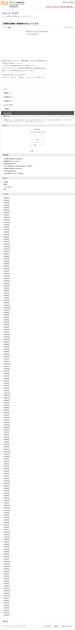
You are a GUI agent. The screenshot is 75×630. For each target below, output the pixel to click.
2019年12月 (7, 393)
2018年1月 (6, 449)
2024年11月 (7, 249)
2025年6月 (6, 232)
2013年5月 (6, 578)
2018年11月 (7, 424)
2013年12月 (7, 561)
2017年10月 (7, 456)
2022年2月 (6, 329)
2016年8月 (6, 488)
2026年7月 (6, 200)
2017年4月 (6, 471)
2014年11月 (7, 534)
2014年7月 (6, 544)
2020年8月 (6, 373)
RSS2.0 (6, 621)
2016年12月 (7, 480)
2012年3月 (6, 612)
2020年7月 (6, 376)
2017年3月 (6, 473)
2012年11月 (7, 593)
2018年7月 (6, 434)
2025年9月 (6, 224)
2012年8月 (6, 600)
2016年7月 (6, 490)
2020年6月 (6, 378)
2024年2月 (6, 271)
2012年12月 (7, 590)
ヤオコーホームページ (66, 626)
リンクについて (47, 626)
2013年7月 (6, 573)
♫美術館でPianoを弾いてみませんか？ (13, 158)
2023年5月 (6, 293)
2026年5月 (6, 205)
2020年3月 (6, 385)
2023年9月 (6, 283)
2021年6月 (6, 349)
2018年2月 (6, 446)
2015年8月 (6, 515)
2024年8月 (6, 256)
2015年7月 (6, 517)
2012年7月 (6, 602)
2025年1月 (6, 244)
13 (37, 139)
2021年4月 (6, 354)
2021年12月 (7, 334)
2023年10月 (7, 280)
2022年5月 (6, 322)
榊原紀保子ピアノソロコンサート (12, 161)
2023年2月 (6, 300)
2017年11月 (7, 454)
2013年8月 (6, 571)
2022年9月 (6, 312)
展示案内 (6, 182)
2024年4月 (6, 266)
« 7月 (31, 151)
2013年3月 (6, 583)
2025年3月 (6, 239)
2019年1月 (6, 419)
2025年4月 (6, 236)
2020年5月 (6, 380)
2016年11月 (7, 483)
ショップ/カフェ (8, 186)
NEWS (5, 184)
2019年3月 (6, 415)
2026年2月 (6, 212)
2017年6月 (6, 466)
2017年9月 (6, 458)
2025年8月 (6, 227)
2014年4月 (6, 551)
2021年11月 (7, 336)
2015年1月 (6, 529)
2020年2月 (6, 388)
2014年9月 (6, 539)
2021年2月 (6, 358)
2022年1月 (6, 332)
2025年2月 (6, 241)
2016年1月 (6, 502)
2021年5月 (6, 351)
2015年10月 (7, 510)
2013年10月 (7, 566)
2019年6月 (6, 407)
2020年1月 (6, 390)
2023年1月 (6, 302)
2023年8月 (6, 285)
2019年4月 (6, 412)
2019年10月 (7, 397)
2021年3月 (6, 356)
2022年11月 (7, 307)
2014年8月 (6, 541)
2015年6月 (6, 520)
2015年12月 (7, 505)
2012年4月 (6, 610)
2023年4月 (6, 295)
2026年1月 (6, 214)
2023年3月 (6, 297)
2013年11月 (7, 563)
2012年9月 (6, 598)
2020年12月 (7, 363)
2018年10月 (7, 427)
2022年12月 (7, 305)
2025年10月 (7, 222)
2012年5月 (6, 607)
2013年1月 (6, 588)
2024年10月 (7, 251)
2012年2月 (6, 615)
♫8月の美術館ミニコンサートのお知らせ (14, 173)
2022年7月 (6, 317)
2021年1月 (6, 361)
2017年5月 (6, 468)
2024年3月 (6, 268)
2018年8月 (6, 432)
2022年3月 (6, 327)
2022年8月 (6, 315)
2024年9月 (6, 253)
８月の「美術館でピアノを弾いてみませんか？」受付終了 (18, 166)
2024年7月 (6, 258)
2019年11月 (7, 395)
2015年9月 (6, 512)
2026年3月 (6, 210)
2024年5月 (6, 263)
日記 (5, 189)
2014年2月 (6, 556)
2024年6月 (6, 261)
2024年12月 (7, 246)
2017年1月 (6, 478)
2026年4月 (6, 207)
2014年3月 (6, 554)
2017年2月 (6, 476)
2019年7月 (6, 405)
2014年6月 (6, 546)
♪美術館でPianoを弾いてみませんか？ (13, 168)
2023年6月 (6, 290)
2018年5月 (6, 439)
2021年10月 (7, 339)
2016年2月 (6, 500)
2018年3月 (6, 444)
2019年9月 (6, 400)
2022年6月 (6, 319)
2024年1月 (6, 273)
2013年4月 (6, 581)
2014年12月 (7, 532)
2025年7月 (6, 229)
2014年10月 (7, 537)
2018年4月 (6, 441)
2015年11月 (7, 507)
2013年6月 (6, 576)
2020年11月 (7, 366)
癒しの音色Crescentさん (10, 171)
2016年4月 (6, 495)
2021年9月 (6, 341)
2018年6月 (6, 437)
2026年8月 (6, 197)
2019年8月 (6, 402)
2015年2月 (6, 527)
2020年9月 (6, 371)
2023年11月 (7, 278)
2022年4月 (6, 324)
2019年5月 (6, 410)
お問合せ (56, 626)
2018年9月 (6, 429)
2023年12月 (7, 275)
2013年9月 (6, 568)
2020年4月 (6, 383)
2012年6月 (6, 605)
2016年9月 (6, 485)
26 (35, 145)
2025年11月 (7, 219)
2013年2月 (6, 585)
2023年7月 (6, 288)
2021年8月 (6, 344)
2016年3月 (6, 498)
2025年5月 (6, 234)
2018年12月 (7, 422)
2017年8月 (6, 461)
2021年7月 (6, 346)
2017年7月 (6, 463)
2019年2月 (6, 417)
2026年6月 (6, 202)
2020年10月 (7, 368)
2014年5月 (6, 549)
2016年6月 (6, 493)
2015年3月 (6, 524)
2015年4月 (6, 522)
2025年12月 (7, 217)
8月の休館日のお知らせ (10, 163)
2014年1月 (6, 559)
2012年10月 (7, 595)
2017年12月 (7, 451)
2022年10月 (7, 310)
